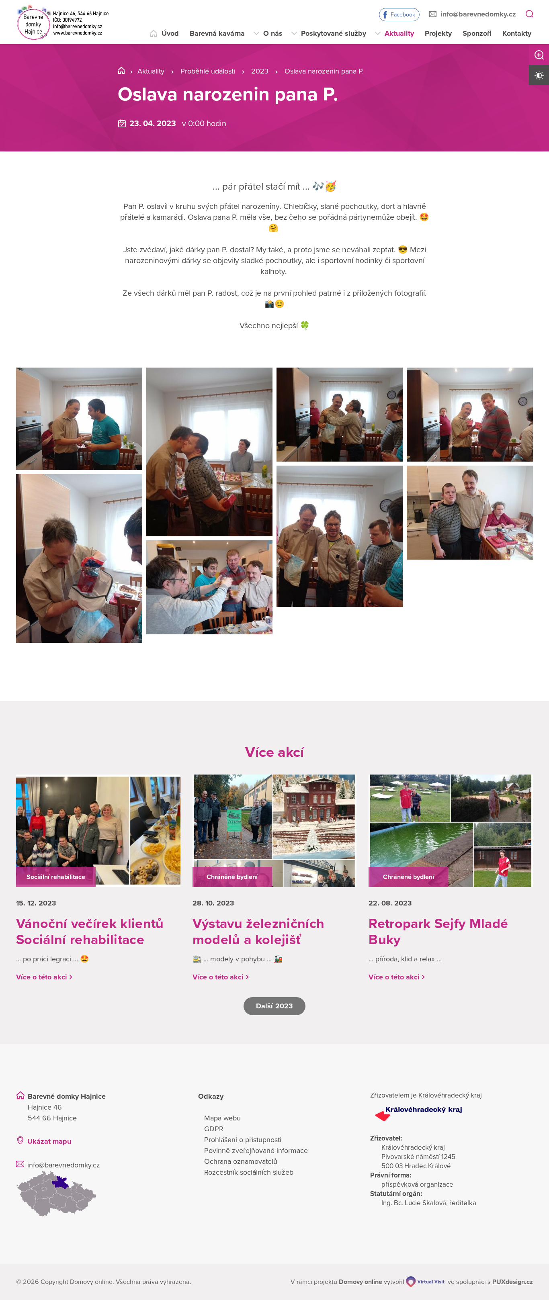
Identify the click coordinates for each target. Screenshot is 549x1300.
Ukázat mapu (49, 1141)
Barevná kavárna (217, 33)
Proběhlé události (207, 71)
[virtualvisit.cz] (425, 1281)
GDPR (213, 1128)
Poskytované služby (333, 33)
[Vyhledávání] (529, 14)
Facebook (403, 14)
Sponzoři (477, 33)
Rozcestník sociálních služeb (248, 1172)
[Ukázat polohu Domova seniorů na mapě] (97, 1194)
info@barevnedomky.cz (478, 14)
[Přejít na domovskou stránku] (62, 22)
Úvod (170, 33)
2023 (259, 71)
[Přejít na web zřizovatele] (451, 1114)
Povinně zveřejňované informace (256, 1150)
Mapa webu (222, 1118)
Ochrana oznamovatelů (240, 1161)
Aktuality (399, 33)
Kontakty (516, 33)
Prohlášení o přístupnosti (242, 1139)
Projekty (438, 33)
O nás (273, 33)
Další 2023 (274, 1006)
